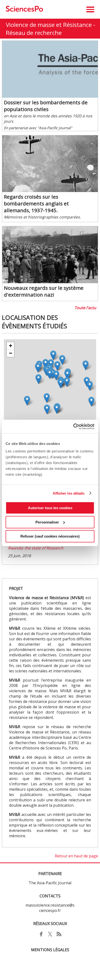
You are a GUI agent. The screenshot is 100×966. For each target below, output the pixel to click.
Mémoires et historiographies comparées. (42, 217)
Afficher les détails (69, 493)
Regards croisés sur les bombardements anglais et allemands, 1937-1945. (36, 203)
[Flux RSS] (59, 936)
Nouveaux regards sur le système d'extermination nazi (43, 291)
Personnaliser (47, 522)
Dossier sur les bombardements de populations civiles (46, 106)
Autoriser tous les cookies (50, 508)
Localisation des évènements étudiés (34, 321)
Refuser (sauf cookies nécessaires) (50, 536)
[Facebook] (41, 936)
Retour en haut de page (76, 856)
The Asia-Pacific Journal (50, 883)
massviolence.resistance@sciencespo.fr (50, 907)
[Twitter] (50, 936)
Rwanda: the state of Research (35, 548)
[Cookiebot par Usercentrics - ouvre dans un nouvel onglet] (73, 426)
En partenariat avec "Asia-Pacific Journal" (38, 127)
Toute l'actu (85, 307)
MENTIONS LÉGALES (50, 949)
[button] (90, 9)
